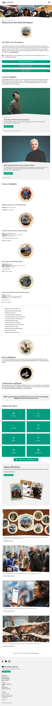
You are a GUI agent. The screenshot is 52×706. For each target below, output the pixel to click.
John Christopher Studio (34, 653)
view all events (26, 70)
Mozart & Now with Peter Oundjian (11, 320)
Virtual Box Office (8, 611)
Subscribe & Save (8, 540)
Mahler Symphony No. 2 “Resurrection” (12, 332)
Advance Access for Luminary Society (12, 130)
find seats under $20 (11, 57)
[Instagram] (9, 661)
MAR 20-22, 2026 (6, 240)
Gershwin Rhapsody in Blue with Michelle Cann (13, 328)
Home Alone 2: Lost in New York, (14, 360)
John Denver (7, 388)
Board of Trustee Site (6, 688)
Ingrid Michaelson (11, 386)
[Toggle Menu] (49, 2)
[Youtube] (6, 661)
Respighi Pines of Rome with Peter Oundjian (13, 310)
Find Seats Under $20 (26, 459)
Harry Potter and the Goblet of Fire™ (29, 360)
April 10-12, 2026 (6, 271)
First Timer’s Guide (8, 576)
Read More (8, 173)
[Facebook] (2, 661)
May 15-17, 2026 (6, 302)
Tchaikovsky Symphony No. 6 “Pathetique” (13, 322)
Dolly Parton (20, 388)
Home (3, 20)
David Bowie (13, 388)
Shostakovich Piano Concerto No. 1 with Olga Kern (14, 324)
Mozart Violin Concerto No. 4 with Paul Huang (13, 314)
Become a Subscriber (26, 66)
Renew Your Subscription (26, 61)
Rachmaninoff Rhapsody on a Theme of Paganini (14, 318)
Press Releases (7, 177)
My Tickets (5, 675)
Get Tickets (8, 126)
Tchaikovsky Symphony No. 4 (10, 312)
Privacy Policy (4, 699)
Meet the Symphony (8, 646)
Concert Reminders (6, 678)
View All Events (6, 680)
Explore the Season (9, 471)
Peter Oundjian (5, 79)
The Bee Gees (28, 388)
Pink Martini (19, 386)
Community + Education (6, 684)
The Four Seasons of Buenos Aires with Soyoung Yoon (15, 316)
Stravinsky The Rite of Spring (10, 330)
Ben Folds (4, 386)
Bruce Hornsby (27, 386)
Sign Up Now (6, 671)
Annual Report (5, 687)
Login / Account (6, 677)
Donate (3, 682)
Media (3, 685)
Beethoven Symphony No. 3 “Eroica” (11, 326)
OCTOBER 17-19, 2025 (7, 209)
